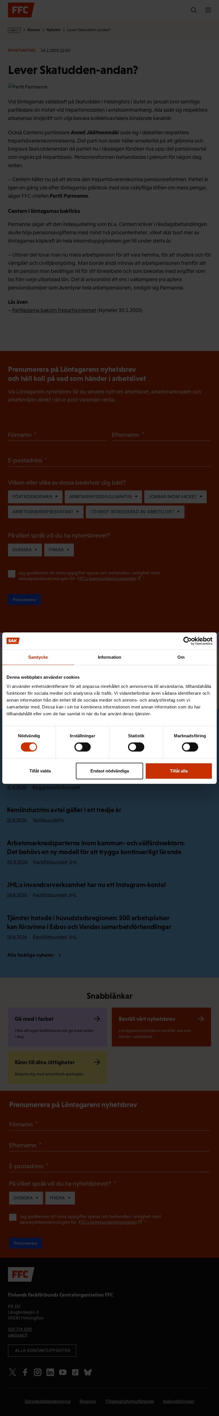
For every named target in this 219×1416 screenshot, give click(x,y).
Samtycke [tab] (38, 656)
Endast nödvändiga (109, 770)
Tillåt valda (40, 770)
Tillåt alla (179, 770)
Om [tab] (180, 656)
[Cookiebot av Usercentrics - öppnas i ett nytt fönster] (187, 640)
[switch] (82, 747)
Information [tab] (109, 656)
